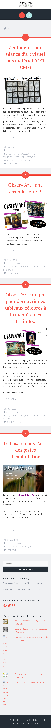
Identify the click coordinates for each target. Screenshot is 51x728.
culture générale (33, 267)
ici (42, 589)
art (7, 154)
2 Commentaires (13, 164)
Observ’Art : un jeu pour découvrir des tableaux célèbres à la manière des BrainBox (25, 307)
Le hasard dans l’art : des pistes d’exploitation (26, 450)
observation (9, 270)
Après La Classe (13, 150)
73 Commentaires (13, 422)
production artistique (13, 160)
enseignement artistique (14, 157)
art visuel (15, 154)
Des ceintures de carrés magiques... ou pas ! (30, 682)
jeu (44, 267)
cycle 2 (24, 154)
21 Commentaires (13, 273)
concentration (17, 267)
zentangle (30, 160)
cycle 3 (31, 154)
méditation (31, 157)
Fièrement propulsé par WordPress (21, 720)
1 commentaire (12, 550)
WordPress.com (30, 723)
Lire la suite (10, 137)
